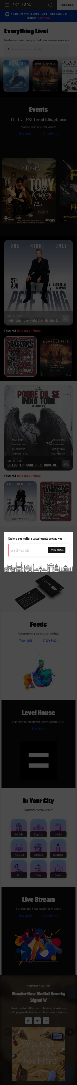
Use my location (57, 550)
